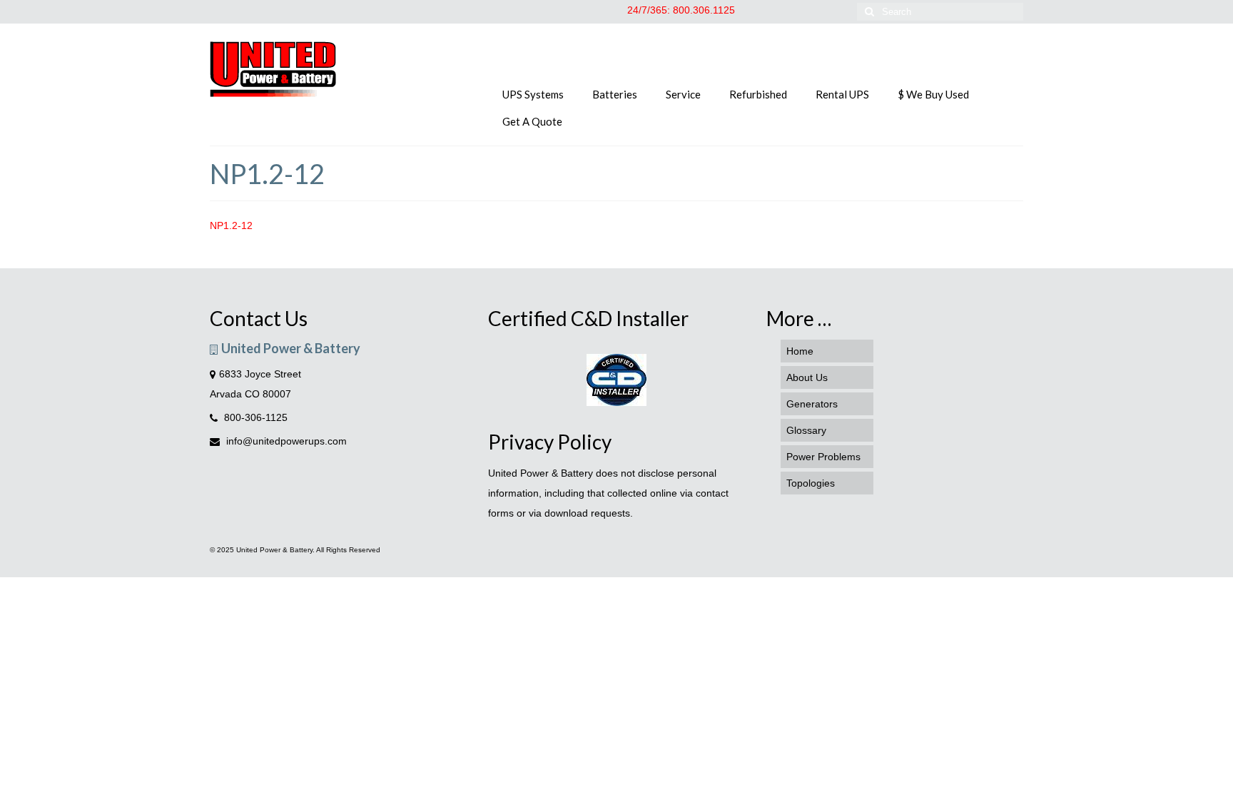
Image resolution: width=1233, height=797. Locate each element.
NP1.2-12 (231, 225)
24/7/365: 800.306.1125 (681, 10)
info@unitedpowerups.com (285, 441)
